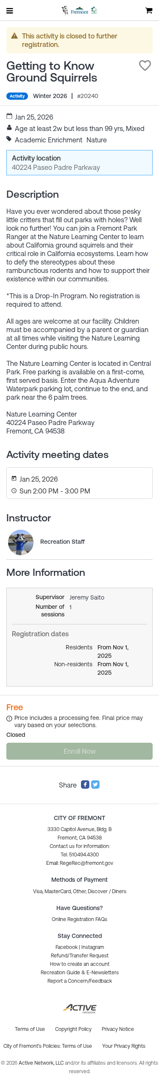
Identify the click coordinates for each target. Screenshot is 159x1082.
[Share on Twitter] (95, 786)
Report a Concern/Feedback (79, 981)
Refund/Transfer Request (80, 956)
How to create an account (79, 964)
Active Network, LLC (42, 1063)
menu (10, 10)
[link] (20, 542)
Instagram (92, 947)
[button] (145, 65)
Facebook (67, 947)
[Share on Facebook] (85, 786)
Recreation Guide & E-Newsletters (80, 973)
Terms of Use (77, 1046)
